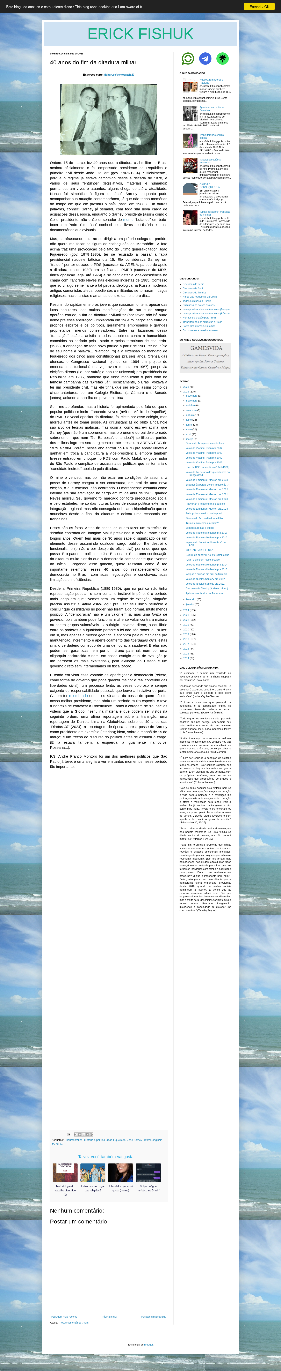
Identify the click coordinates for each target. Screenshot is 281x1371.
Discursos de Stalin (193, 288)
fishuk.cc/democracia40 (119, 74)
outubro (190, 405)
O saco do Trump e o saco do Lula (205, 443)
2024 (186, 610)
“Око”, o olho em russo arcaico (203, 559)
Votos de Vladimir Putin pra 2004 (204, 448)
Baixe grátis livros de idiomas (199, 326)
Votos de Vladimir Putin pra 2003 (204, 452)
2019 (186, 634)
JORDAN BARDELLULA (199, 550)
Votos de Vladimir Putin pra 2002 (204, 457)
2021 (186, 624)
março (189, 439)
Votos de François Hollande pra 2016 (206, 537)
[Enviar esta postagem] (68, 1134)
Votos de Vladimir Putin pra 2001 (204, 462)
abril (188, 434)
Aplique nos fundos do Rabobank (204, 593)
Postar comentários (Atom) (74, 1322)
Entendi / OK (259, 6)
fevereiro (191, 599)
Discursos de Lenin (193, 284)
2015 (186, 653)
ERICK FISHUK (140, 33)
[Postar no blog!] (80, 1134)
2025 (186, 391)
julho (189, 419)
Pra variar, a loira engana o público (205, 503)
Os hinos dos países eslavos (199, 305)
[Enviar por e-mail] (76, 1134)
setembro (191, 410)
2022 (186, 620)
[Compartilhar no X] (83, 1134)
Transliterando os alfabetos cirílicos (202, 322)
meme (128, 220)
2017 (186, 644)
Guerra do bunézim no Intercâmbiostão (207, 555)
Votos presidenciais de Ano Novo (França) (206, 309)
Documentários (73, 1139)
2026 (186, 386)
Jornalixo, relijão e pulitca (200, 527)
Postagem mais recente (64, 1316)
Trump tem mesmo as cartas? (202, 523)
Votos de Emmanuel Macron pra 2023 (207, 480)
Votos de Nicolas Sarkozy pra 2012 (205, 579)
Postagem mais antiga (153, 1316)
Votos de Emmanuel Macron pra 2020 (207, 499)
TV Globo (57, 1144)
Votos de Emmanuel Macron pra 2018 (207, 508)
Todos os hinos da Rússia (197, 301)
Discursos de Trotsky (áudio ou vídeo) (207, 588)
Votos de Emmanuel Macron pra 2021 (207, 494)
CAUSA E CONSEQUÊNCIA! (210, 186)
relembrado (78, 696)
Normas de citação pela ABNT (199, 317)
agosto (190, 415)
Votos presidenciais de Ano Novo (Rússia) (206, 313)
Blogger (148, 1344)
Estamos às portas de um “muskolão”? (207, 484)
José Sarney (134, 1139)
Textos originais (153, 1139)
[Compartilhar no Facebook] (87, 1134)
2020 (186, 629)
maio (189, 429)
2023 (186, 615)
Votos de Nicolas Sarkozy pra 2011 (205, 583)
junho (189, 424)
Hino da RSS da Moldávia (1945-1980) (207, 467)
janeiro (190, 604)
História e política (94, 1139)
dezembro (191, 395)
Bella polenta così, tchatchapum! (204, 513)
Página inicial (109, 1316)
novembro (191, 400)
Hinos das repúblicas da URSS (200, 296)
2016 (186, 648)
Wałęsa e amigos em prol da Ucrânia (206, 574)
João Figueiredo (116, 1139)
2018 (186, 639)
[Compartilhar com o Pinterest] (91, 1134)
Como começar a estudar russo (200, 330)
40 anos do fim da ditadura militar (204, 518)
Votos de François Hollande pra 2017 (206, 532)
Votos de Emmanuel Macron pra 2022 (207, 489)
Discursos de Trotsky (194, 292)
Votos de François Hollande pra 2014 (206, 564)
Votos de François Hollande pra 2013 (206, 569)
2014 (186, 658)
